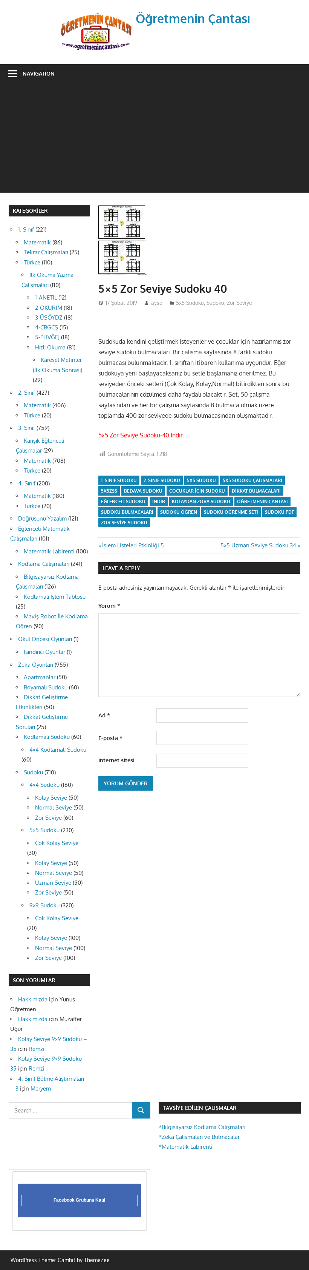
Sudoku (215, 303)
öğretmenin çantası (262, 501)
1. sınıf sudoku (119, 480)
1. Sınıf (26, 229)
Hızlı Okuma (50, 347)
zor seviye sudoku (124, 522)
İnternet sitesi (116, 760)
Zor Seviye (239, 303)
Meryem (41, 1088)
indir (158, 501)
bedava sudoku (143, 491)
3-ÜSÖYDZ (49, 317)
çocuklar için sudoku (197, 491)
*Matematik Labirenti (186, 1146)
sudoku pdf (279, 512)
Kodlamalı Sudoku (47, 736)
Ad (104, 715)
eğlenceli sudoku (123, 501)
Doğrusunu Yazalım (42, 518)
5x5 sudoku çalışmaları (252, 480)
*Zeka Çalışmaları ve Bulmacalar (199, 1136)
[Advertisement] (154, 140)
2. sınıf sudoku (162, 480)
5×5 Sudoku (44, 830)
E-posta (110, 738)
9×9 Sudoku (44, 905)
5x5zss (109, 491)
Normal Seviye (53, 807)
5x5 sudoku (201, 480)
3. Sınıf (26, 427)
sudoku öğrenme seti (231, 512)
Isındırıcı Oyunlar (44, 651)
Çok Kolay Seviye (56, 843)
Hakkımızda (32, 999)
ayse (156, 303)
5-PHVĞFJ (47, 337)
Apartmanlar (39, 677)
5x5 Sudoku (190, 303)
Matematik (37, 242)
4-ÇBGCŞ (46, 327)
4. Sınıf (26, 483)
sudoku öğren (178, 512)
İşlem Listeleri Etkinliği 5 (133, 545)
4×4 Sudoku (44, 784)
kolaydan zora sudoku (201, 501)
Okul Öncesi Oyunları (45, 639)
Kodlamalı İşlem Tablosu (55, 596)
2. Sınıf (26, 392)
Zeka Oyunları (35, 664)
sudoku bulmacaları (127, 512)
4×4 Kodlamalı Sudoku (57, 749)
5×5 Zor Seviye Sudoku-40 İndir (140, 435)
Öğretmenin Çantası (193, 18)
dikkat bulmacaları (256, 491)
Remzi (36, 1048)
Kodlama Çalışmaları (43, 563)
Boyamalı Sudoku (45, 687)
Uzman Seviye (53, 882)
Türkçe (32, 262)
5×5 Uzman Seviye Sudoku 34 (258, 545)
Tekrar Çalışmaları (46, 252)
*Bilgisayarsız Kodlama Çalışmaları (202, 1127)
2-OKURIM (48, 307)
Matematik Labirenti (49, 551)
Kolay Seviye (51, 797)
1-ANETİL (46, 297)
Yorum (109, 605)
